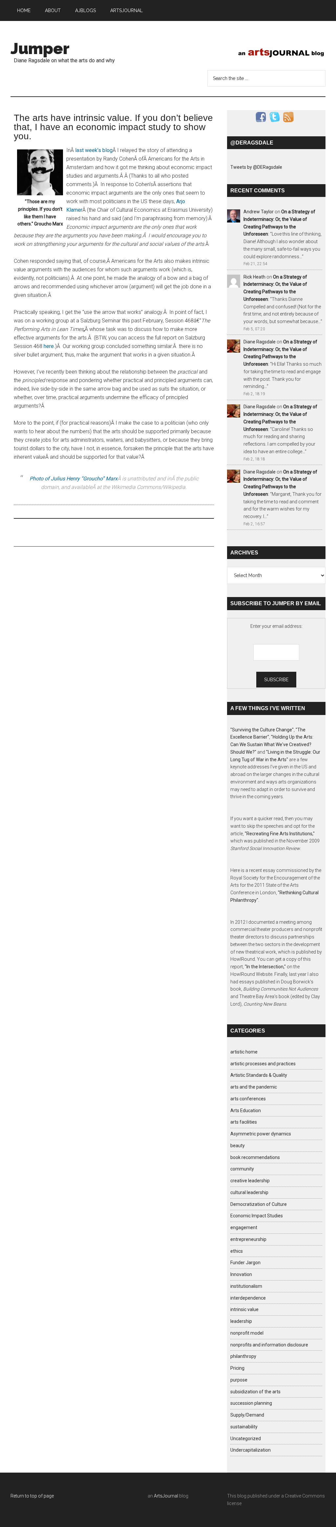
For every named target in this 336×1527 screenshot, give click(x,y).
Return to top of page (32, 1495)
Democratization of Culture (258, 1204)
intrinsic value (244, 1309)
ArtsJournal (166, 1495)
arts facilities (243, 1122)
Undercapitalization (250, 1450)
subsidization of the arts (255, 1391)
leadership (241, 1321)
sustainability (244, 1426)
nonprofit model (246, 1333)
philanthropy (243, 1356)
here (49, 346)
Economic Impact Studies (256, 1215)
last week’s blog (94, 150)
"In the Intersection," (265, 966)
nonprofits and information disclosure (269, 1344)
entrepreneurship (248, 1239)
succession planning (251, 1403)
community (242, 1168)
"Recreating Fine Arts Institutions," (280, 833)
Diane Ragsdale (259, 341)
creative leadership (250, 1180)
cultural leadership (249, 1192)
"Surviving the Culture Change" (262, 729)
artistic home (244, 1051)
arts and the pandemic (253, 1087)
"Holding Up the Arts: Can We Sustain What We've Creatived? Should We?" (271, 744)
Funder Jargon (245, 1262)
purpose (238, 1379)
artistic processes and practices (263, 1063)
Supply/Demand (247, 1415)
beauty (237, 1145)
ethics (236, 1251)
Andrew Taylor (258, 211)
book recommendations (255, 1157)
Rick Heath (254, 277)
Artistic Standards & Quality (258, 1075)
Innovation (241, 1274)
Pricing (237, 1368)
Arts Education (245, 1110)
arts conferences (248, 1098)
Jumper (40, 48)
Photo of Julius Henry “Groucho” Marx (73, 478)
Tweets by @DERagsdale (256, 167)
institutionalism (246, 1286)
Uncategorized (245, 1438)
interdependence (248, 1298)
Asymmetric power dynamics (260, 1133)
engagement (243, 1227)
